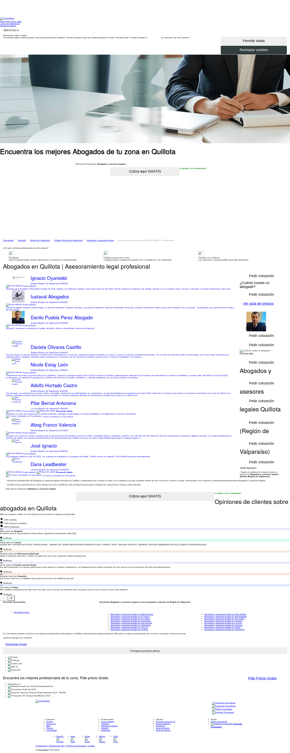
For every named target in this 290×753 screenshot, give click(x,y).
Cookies (91, 746)
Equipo (49, 721)
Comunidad (51, 730)
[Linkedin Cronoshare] (223, 712)
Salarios (105, 728)
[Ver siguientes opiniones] (11, 598)
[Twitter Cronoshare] (222, 709)
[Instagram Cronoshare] (224, 703)
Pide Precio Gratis (262, 678)
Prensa (49, 728)
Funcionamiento (163, 724)
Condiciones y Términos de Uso (50, 746)
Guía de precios (163, 730)
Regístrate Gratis (16, 644)
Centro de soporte (219, 721)
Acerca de (51, 724)
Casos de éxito (162, 728)
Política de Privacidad (76, 746)
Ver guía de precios (258, 303)
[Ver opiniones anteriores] (3, 598)
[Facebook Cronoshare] (224, 706)
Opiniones (160, 726)
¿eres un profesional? (10, 23)
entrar (3, 21)
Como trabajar (107, 721)
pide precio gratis (14, 21)
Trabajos (105, 724)
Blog (48, 726)
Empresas (105, 730)
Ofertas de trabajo (109, 726)
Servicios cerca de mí (165, 721)
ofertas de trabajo (8, 26)
